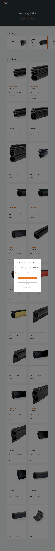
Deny (27, 280)
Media (18, 274)
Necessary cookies (20, 272)
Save (27, 283)
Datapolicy (29, 287)
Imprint (25, 287)
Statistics (31, 272)
